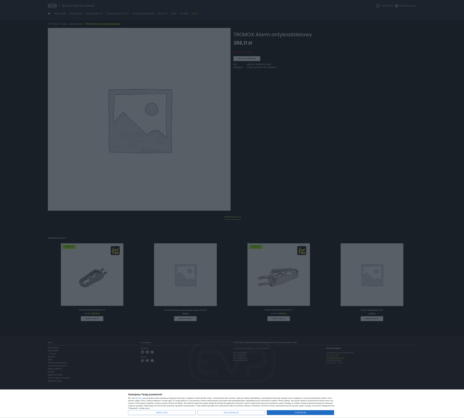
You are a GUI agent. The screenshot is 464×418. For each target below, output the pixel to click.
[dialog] (232, 404)
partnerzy (139, 398)
